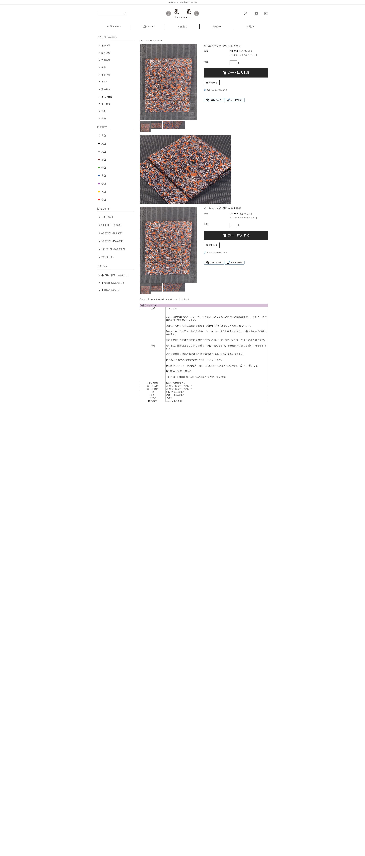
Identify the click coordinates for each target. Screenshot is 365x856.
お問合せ (251, 26)
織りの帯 (105, 53)
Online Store (114, 26)
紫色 (103, 183)
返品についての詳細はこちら (217, 90)
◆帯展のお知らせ (110, 290)
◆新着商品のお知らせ (112, 282)
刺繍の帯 (105, 60)
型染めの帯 (158, 41)
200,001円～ (107, 257)
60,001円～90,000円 (111, 233)
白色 (103, 135)
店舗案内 (182, 26)
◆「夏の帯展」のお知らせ (115, 275)
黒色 (103, 143)
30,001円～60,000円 (111, 225)
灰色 (103, 151)
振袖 (103, 118)
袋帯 (103, 67)
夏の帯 (104, 82)
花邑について (148, 26)
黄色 (103, 191)
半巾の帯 (105, 75)
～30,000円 (107, 217)
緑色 (103, 167)
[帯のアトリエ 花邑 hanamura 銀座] (182, 13)
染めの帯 (149, 41)
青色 (103, 175)
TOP (141, 41)
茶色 (103, 159)
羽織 (103, 111)
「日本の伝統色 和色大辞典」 (190, 377)
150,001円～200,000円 (113, 249)
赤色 (103, 199)
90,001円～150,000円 (112, 241)
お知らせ (216, 26)
